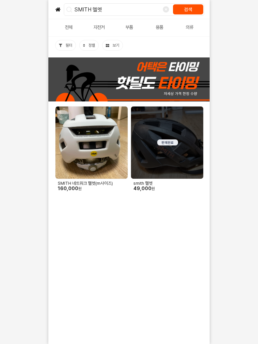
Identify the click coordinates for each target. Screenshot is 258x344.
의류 (189, 27)
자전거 (98, 27)
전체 (68, 27)
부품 (129, 27)
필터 (69, 45)
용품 (159, 27)
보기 (116, 45)
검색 (188, 9)
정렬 (91, 45)
